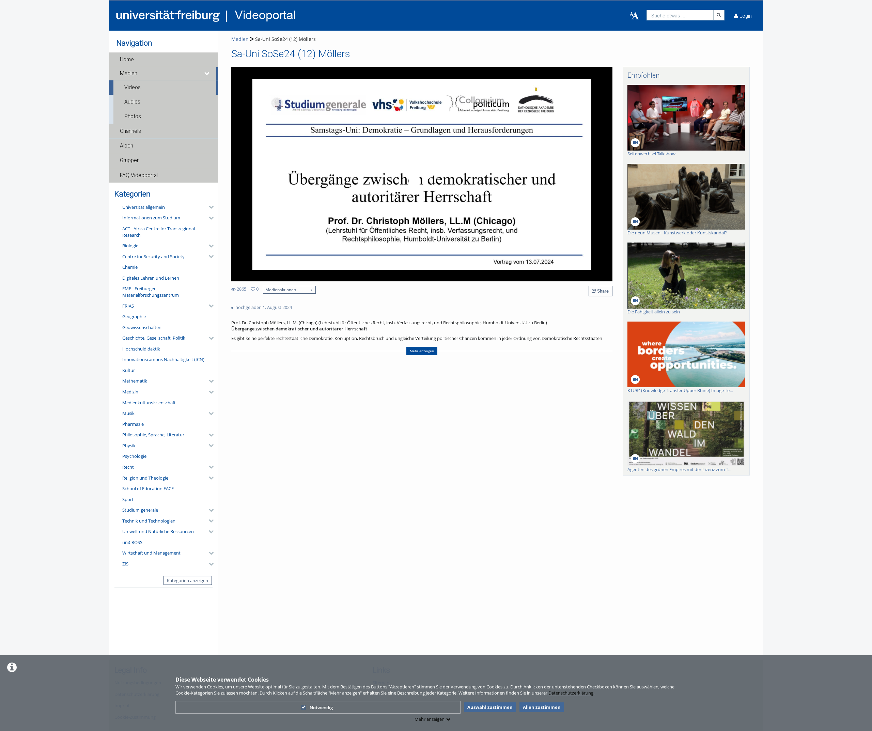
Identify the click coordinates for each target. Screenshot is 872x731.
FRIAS (128, 306)
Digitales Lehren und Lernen (150, 278)
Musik (128, 413)
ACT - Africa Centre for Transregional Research (158, 231)
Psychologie (134, 456)
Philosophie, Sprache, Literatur (153, 435)
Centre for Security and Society (153, 256)
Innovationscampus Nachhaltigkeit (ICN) (163, 359)
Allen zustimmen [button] (542, 707)
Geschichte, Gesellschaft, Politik (153, 338)
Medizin (130, 392)
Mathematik (134, 381)
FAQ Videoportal (139, 175)
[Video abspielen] (422, 174)
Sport (128, 499)
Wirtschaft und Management (151, 553)
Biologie (130, 246)
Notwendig (321, 707)
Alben (126, 146)
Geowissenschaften (141, 327)
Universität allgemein (143, 207)
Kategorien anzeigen (187, 580)
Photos (132, 116)
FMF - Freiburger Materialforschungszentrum (150, 291)
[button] (163, 59)
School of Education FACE (148, 488)
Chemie (130, 267)
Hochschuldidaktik (141, 349)
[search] (680, 15)
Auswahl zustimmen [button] (490, 707)
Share (602, 291)
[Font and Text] (634, 16)
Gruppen (130, 160)
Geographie (134, 316)
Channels (130, 131)
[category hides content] (209, 207)
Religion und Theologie (145, 478)
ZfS (125, 564)
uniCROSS (132, 542)
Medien (128, 74)
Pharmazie (133, 424)
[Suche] (719, 15)
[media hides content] (207, 73)
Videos (132, 87)
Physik (129, 445)
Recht (128, 467)
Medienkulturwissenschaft (149, 403)
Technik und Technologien (148, 521)
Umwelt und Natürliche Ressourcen (158, 531)
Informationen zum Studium (151, 218)
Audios (132, 102)
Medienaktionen (280, 289)
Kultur (128, 370)
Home (127, 60)
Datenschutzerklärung (570, 693)
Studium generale (140, 510)
